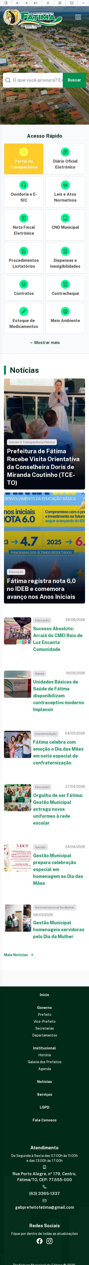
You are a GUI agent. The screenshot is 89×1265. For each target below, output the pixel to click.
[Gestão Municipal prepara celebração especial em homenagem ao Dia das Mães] (17, 865)
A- (18, 3)
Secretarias (44, 1028)
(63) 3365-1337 (44, 1193)
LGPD (44, 1107)
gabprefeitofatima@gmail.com (44, 1207)
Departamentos (44, 1035)
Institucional (44, 1048)
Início (44, 995)
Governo (44, 1008)
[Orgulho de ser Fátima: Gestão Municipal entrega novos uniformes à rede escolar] (17, 805)
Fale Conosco (45, 1120)
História (44, 1055)
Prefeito (44, 1015)
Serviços (44, 1094)
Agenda (44, 1069)
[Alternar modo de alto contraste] (6, 3)
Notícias (44, 1082)
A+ (36, 3)
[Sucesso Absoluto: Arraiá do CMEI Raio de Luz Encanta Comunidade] (17, 635)
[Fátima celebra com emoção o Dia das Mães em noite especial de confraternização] (17, 748)
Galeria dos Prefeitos (45, 1062)
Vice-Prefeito (45, 1021)
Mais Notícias (16, 955)
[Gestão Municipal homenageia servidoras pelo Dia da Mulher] (17, 922)
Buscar (74, 80)
